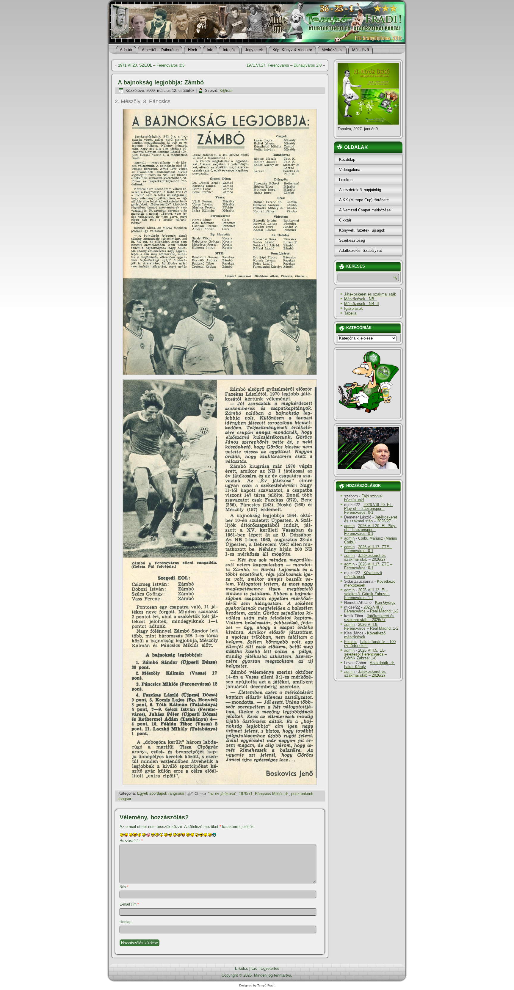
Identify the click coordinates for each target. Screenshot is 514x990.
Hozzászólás (131, 841)
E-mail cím (129, 904)
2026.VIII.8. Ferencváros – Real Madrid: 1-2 (371, 609)
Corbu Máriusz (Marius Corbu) (370, 540)
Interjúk (229, 50)
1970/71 (246, 793)
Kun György (385, 602)
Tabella (350, 313)
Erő (254, 968)
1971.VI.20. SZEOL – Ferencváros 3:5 (151, 65)
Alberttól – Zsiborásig (160, 50)
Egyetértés (270, 968)
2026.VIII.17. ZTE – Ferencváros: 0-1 (368, 549)
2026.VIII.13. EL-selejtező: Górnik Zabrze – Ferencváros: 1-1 (367, 594)
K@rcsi (226, 90)
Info (210, 50)
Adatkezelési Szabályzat (360, 250)
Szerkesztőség (352, 240)
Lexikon (345, 179)
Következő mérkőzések (363, 575)
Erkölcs (241, 968)
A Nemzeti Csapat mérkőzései (365, 210)
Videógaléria (349, 169)
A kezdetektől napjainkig (360, 190)
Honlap (125, 922)
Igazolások (353, 308)
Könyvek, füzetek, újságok (362, 230)
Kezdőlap (347, 159)
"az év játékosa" (222, 793)
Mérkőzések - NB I (360, 299)
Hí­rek (192, 50)
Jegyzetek (254, 50)
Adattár (126, 50)
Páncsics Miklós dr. (272, 793)
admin (349, 526)
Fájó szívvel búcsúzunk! (363, 498)
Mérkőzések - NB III (361, 303)
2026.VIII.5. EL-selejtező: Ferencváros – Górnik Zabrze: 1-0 (365, 654)
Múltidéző (360, 50)
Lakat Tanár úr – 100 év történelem (370, 643)
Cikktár (345, 220)
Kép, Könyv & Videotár (292, 50)
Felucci (350, 641)
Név (124, 887)
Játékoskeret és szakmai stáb (370, 294)
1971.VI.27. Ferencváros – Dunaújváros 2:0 (284, 65)
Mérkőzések (332, 50)
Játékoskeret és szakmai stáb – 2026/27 (370, 519)
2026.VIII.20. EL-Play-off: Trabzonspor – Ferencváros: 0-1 (368, 508)
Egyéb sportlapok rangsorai (160, 793)
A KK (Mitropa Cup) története (364, 200)
